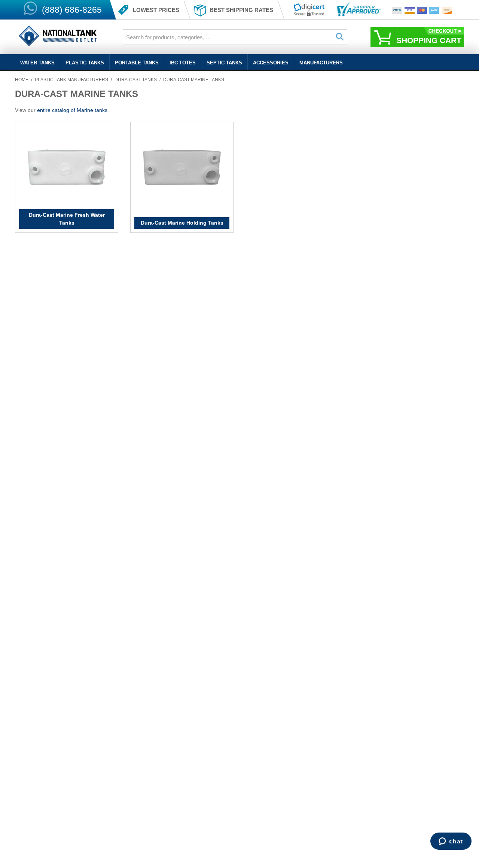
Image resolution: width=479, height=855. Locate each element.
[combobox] (235, 37)
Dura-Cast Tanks (136, 79)
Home (21, 79)
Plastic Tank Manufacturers (71, 79)
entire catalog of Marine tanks (72, 110)
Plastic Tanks (84, 63)
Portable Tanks (137, 63)
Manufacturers (321, 63)
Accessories (271, 63)
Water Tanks (37, 63)
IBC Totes (183, 63)
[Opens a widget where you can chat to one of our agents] (451, 842)
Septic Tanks (224, 63)
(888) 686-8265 (72, 10)
